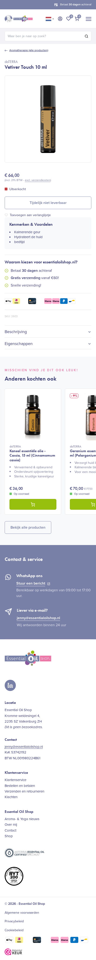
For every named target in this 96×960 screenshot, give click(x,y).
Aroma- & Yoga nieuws (22, 819)
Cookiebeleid (14, 930)
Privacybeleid (14, 921)
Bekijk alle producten (27, 527)
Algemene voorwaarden (22, 913)
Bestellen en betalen (20, 785)
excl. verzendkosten (37, 180)
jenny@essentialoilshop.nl (38, 618)
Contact (10, 830)
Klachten (11, 797)
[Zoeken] (86, 36)
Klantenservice (15, 779)
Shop (9, 836)
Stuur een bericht (30, 583)
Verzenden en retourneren (24, 791)
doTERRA (11, 61)
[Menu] (88, 19)
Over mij (11, 824)
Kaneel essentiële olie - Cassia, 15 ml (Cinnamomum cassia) (32, 453)
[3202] (33, 504)
